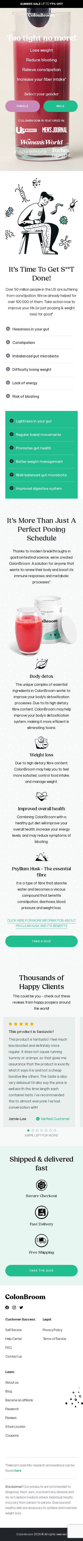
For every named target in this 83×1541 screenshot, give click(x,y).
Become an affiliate (19, 1400)
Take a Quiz (41, 941)
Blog (8, 1391)
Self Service (13, 1330)
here (17, 1470)
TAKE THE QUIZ (41, 1270)
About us (12, 1382)
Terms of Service (54, 1339)
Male (60, 106)
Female (22, 106)
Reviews (11, 1418)
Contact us (13, 1356)
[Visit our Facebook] (7, 1308)
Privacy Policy (52, 1330)
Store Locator (15, 1426)
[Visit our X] (21, 1308)
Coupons (12, 1435)
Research (12, 1409)
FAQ (8, 1347)
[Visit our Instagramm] (14, 1308)
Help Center (13, 1339)
